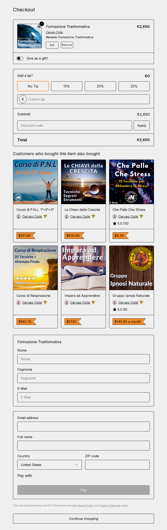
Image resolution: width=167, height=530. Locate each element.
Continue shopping (83, 519)
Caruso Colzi (54, 32)
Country (23, 456)
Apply (141, 125)
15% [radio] (66, 86)
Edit (52, 45)
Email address (27, 418)
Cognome (24, 369)
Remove (67, 44)
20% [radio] (100, 86)
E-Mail (22, 388)
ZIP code (92, 456)
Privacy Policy (85, 505)
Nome (22, 350)
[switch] (19, 58)
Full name (24, 437)
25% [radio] (134, 86)
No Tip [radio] (33, 86)
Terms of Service (110, 505)
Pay (84, 490)
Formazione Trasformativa (68, 26)
